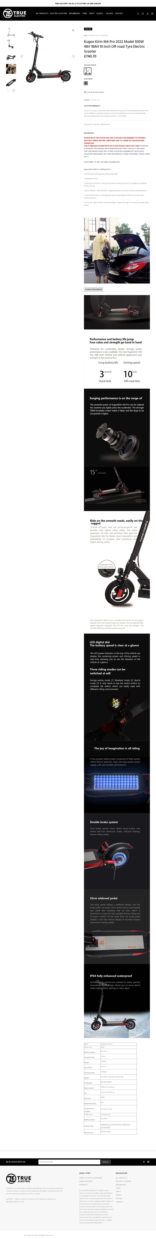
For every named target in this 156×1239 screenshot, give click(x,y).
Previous (22, 56)
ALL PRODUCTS (121, 1178)
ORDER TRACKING (86, 1181)
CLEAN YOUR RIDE (130, 154)
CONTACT (119, 1202)
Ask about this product (95, 92)
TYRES (118, 1188)
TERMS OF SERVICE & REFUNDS (90, 1178)
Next (73, 56)
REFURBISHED (121, 1184)
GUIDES (119, 1195)
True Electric (95, 100)
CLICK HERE (122, 116)
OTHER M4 (143, 146)
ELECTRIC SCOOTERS (123, 1181)
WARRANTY (83, 1184)
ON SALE (119, 1198)
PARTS (118, 1191)
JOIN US (106, 1162)
